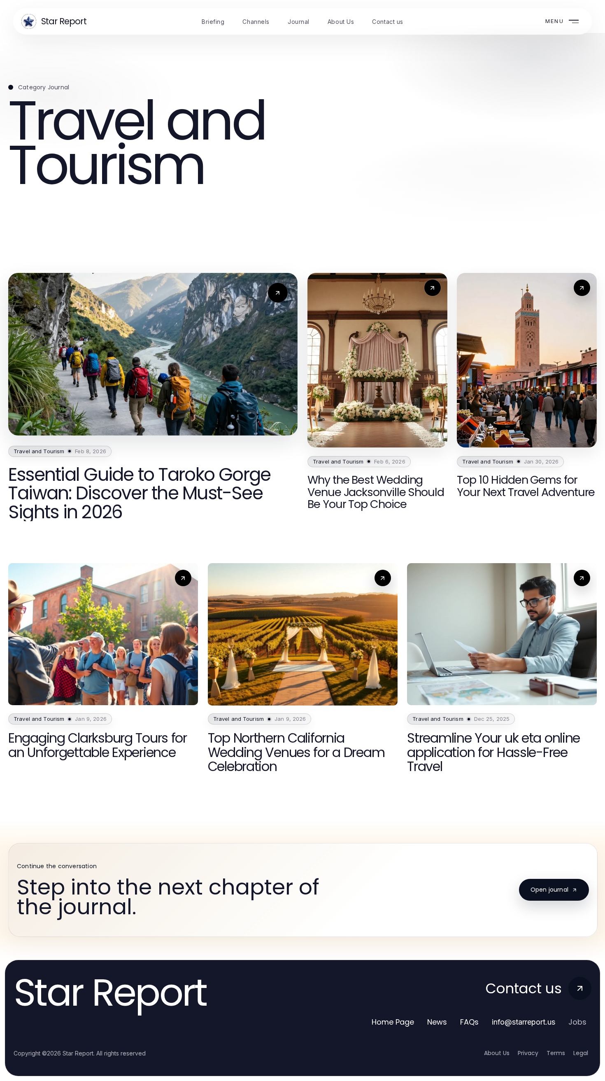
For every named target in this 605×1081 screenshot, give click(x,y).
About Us (497, 1053)
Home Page (393, 1022)
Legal (580, 1053)
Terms (556, 1053)
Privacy (528, 1053)
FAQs (469, 1022)
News (437, 1022)
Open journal (549, 889)
